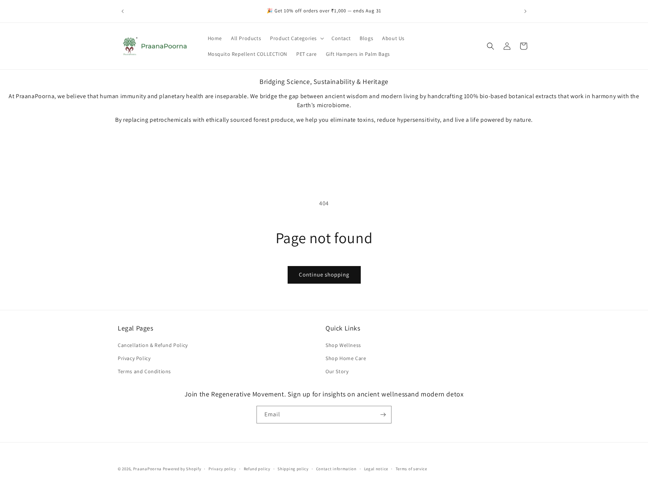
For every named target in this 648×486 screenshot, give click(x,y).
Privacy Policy (134, 358)
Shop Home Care (346, 358)
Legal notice (376, 468)
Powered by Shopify (182, 468)
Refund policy (257, 468)
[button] (296, 38)
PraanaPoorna (147, 468)
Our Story (337, 371)
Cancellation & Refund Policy (153, 345)
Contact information (336, 468)
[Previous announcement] (122, 11)
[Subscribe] (383, 414)
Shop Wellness (343, 345)
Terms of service (411, 468)
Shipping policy (293, 468)
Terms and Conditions (144, 371)
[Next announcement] (525, 11)
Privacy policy (222, 468)
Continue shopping (324, 274)
